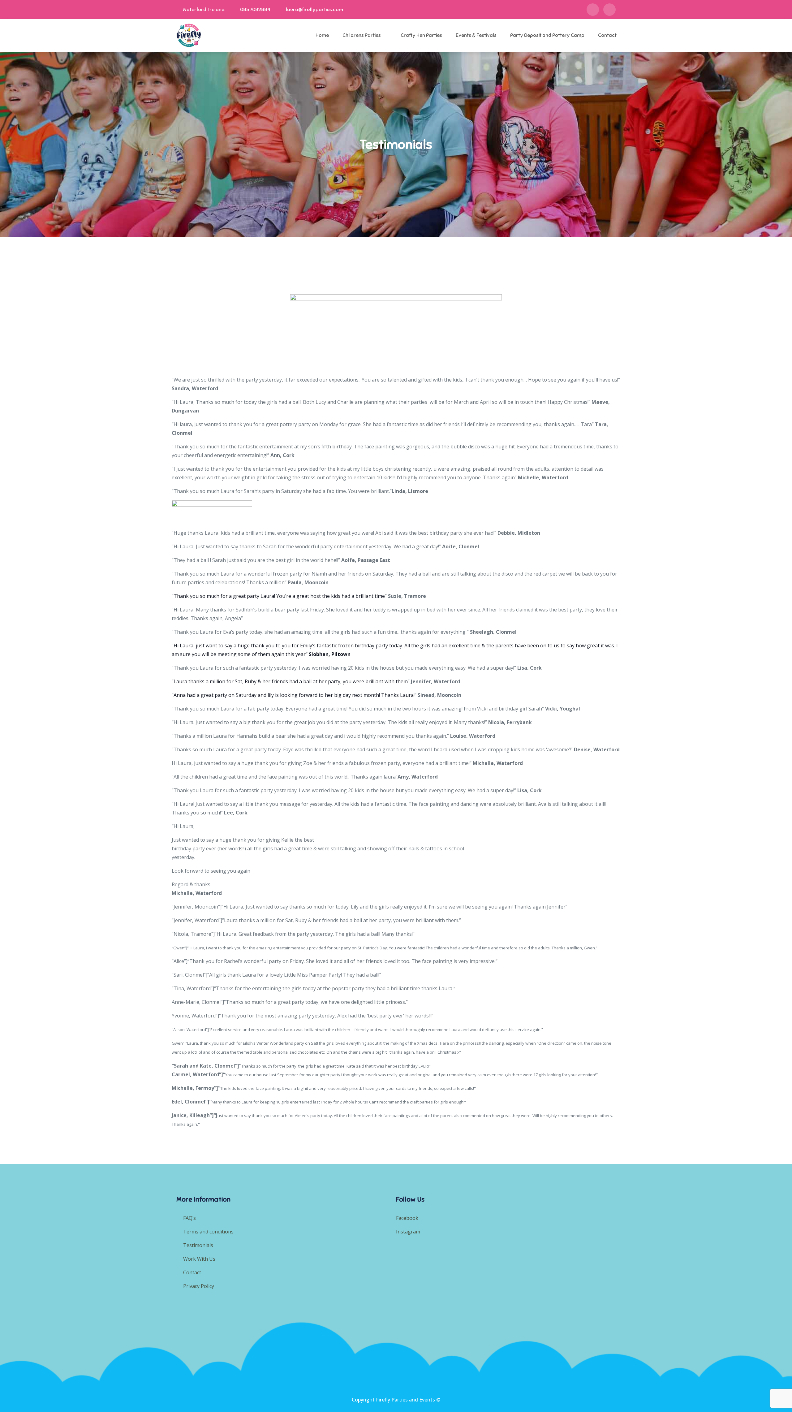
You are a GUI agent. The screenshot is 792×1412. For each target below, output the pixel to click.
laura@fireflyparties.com (314, 9)
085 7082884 (255, 9)
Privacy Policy (198, 1286)
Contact (607, 35)
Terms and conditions (208, 1231)
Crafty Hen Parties (421, 35)
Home (322, 35)
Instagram (408, 1231)
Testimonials (198, 1245)
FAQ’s (189, 1218)
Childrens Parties (361, 35)
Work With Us (199, 1258)
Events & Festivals (476, 35)
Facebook (407, 1218)
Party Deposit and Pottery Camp (547, 35)
